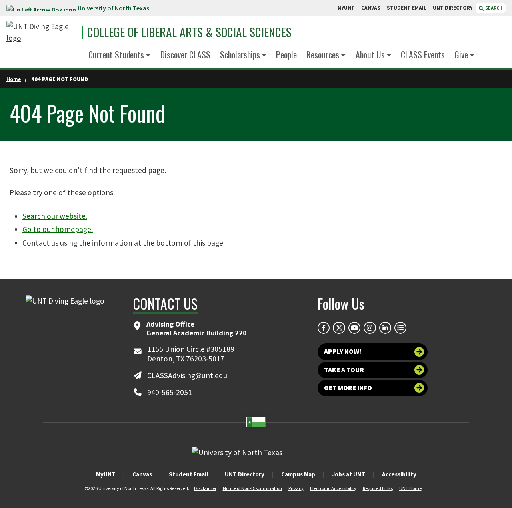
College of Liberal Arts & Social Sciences (189, 32)
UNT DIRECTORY (452, 7)
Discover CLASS (185, 54)
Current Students (116, 54)
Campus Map (298, 474)
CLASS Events (423, 54)
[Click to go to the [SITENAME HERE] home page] (42, 32)
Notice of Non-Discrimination (252, 488)
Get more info (348, 387)
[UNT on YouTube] (354, 328)
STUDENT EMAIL (406, 7)
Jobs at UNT (348, 474)
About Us (370, 54)
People (286, 54)
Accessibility (399, 474)
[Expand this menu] (148, 55)
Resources (322, 54)
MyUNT (106, 474)
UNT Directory (244, 474)
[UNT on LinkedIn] (385, 328)
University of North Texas (113, 8)
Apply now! (342, 351)
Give (461, 54)
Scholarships (240, 54)
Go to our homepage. (57, 229)
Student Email (188, 474)
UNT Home (410, 488)
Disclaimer (205, 488)
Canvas (142, 474)
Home (13, 79)
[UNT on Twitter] (339, 328)
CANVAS (370, 7)
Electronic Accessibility (333, 488)
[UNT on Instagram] (370, 328)
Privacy (296, 488)
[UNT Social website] (400, 328)
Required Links (378, 488)
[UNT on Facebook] (324, 328)
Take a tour (344, 369)
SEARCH (493, 8)
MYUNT (346, 7)
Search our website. (54, 216)
